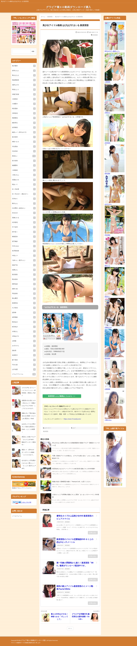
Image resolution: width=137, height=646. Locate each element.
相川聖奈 (23, 66)
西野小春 (23, 289)
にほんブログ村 (26, 502)
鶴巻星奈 (23, 236)
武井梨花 (23, 222)
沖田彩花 (23, 113)
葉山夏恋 (23, 298)
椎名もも (23, 203)
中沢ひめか (23, 246)
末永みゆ (23, 213)
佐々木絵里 (23, 189)
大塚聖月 (23, 104)
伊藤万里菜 (23, 94)
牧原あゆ (23, 322)
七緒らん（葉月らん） (23, 260)
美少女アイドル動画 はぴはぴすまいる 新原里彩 (66, 25)
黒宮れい (23, 156)
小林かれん (23, 175)
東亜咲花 (23, 303)
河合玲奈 (23, 151)
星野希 (23, 312)
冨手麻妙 (23, 241)
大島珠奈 (23, 99)
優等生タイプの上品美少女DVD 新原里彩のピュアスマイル (75, 517)
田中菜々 (23, 232)
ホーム (70, 628)
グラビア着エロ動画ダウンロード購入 (68, 7)
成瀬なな (23, 270)
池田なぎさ (23, 85)
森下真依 (23, 360)
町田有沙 (23, 327)
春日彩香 (23, 137)
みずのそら (23, 345)
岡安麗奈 (23, 108)
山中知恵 (23, 369)
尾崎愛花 (23, 118)
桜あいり (23, 184)
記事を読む (93, 533)
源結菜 (23, 350)
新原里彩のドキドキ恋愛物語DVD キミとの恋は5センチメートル (75, 540)
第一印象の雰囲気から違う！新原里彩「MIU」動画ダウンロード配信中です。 (75, 564)
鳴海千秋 (23, 265)
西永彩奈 (23, 279)
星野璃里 (23, 317)
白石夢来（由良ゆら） (23, 208)
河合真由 (23, 146)
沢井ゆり (23, 198)
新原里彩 (95, 35)
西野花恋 (23, 284)
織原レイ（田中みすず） (23, 132)
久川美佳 (23, 308)
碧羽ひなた (23, 70)
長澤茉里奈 (23, 251)
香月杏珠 (23, 160)
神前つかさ (23, 141)
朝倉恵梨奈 (23, 80)
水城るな (23, 331)
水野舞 (23, 341)
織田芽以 (23, 123)
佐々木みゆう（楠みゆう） (23, 194)
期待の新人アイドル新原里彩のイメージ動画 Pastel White (75, 587)
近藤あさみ (23, 179)
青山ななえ (23, 75)
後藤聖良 (23, 165)
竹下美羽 (23, 227)
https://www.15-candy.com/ (72, 419)
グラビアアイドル (23, 374)
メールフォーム (17, 516)
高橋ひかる (23, 217)
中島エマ (23, 255)
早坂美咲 (23, 293)
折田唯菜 (23, 127)
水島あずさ (23, 336)
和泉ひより (23, 89)
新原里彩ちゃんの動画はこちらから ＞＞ (61, 396)
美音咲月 (23, 355)
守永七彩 (23, 364)
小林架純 (23, 170)
